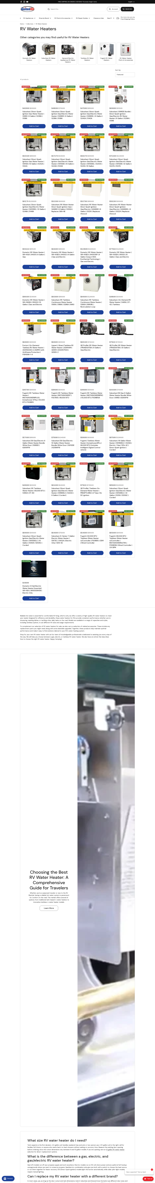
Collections (29, 24)
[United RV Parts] (27, 9)
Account (115, 9)
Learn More (49, 908)
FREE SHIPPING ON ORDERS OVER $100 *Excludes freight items (77, 2)
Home (22, 24)
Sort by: (118, 70)
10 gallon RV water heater (115, 1150)
